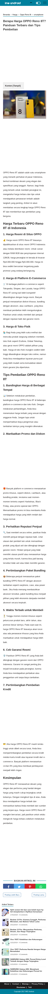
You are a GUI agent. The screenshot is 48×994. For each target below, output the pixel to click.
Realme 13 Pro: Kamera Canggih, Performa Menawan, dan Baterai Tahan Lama (28, 921)
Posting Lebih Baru (12, 895)
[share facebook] (8, 886)
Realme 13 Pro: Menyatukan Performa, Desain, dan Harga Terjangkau (26, 930)
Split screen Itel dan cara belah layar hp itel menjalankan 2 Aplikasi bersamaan (26, 911)
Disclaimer (21, 987)
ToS (30, 987)
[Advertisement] (24, 57)
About (6, 984)
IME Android (29, 991)
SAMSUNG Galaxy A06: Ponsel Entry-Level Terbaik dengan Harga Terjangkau (28, 960)
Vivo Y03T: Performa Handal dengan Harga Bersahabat (28, 950)
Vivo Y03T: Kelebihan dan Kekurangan (26, 939)
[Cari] (31, 2)
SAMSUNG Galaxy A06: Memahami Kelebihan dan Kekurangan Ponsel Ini (26, 970)
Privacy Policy (37, 984)
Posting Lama (38, 895)
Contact (15, 984)
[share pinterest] (30, 886)
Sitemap (25, 984)
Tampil (16, 86)
